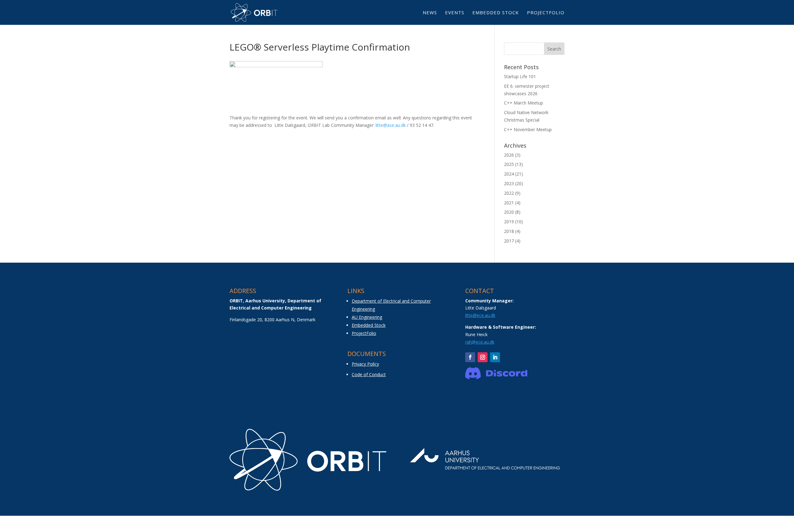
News (430, 13)
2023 (509, 183)
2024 (509, 174)
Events (454, 13)
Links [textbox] (355, 291)
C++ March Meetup (523, 103)
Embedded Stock (495, 13)
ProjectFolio (545, 13)
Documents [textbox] (366, 354)
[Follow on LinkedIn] (495, 357)
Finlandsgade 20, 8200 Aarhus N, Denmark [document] (272, 319)
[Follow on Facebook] (470, 357)
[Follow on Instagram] (483, 357)
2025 (509, 164)
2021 (509, 203)
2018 (509, 231)
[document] (279, 306)
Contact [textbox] (479, 291)
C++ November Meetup (528, 129)
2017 (509, 241)
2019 (509, 222)
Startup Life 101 (520, 76)
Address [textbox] (243, 291)
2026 (509, 155)
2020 (509, 212)
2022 (509, 193)
